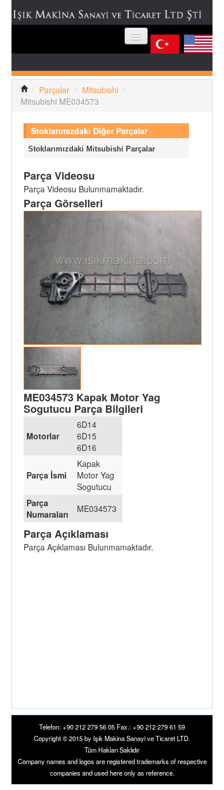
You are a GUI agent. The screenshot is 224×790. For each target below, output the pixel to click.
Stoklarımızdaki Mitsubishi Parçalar (91, 149)
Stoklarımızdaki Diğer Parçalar (89, 130)
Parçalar (54, 90)
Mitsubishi (100, 90)
